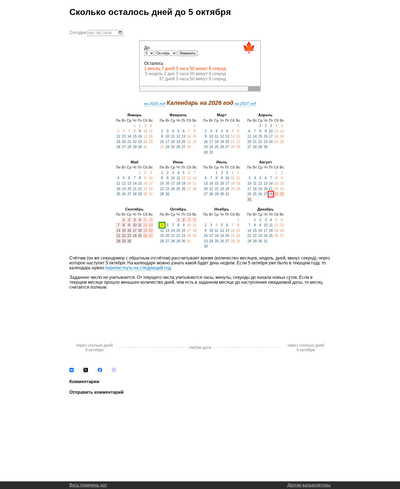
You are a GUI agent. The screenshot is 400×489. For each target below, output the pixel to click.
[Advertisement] (200, 310)
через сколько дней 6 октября (305, 347)
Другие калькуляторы (309, 485)
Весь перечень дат (88, 485)
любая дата (200, 347)
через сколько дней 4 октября (94, 347)
